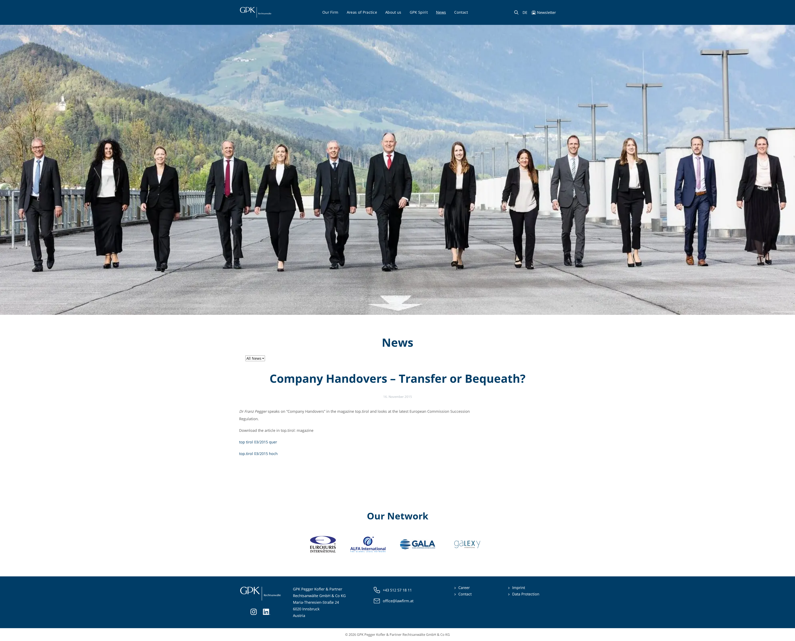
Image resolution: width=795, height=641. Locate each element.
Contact (461, 12)
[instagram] (254, 611)
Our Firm (330, 12)
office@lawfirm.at (398, 600)
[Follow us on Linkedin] (266, 611)
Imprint (518, 587)
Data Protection (525, 594)
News (441, 12)
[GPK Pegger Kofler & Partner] (255, 12)
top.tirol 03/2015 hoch (258, 453)
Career (464, 587)
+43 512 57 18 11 (397, 590)
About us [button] (393, 12)
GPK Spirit (419, 12)
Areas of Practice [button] (362, 12)
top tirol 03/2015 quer (258, 441)
